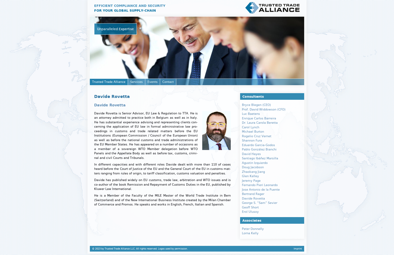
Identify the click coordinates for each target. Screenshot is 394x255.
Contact (168, 82)
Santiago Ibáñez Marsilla (260, 158)
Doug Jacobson (253, 167)
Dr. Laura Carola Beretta (260, 122)
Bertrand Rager (253, 194)
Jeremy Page (251, 180)
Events (153, 82)
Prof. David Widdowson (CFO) (263, 109)
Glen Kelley (250, 176)
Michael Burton (253, 131)
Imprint (298, 248)
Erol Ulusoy (250, 211)
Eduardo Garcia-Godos (258, 145)
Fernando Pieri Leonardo (260, 185)
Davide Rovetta (253, 198)
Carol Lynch (250, 127)
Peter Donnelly (253, 229)
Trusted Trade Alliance (108, 82)
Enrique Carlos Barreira (259, 118)
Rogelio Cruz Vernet (256, 136)
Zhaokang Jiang (253, 172)
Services (136, 82)
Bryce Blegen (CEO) (256, 105)
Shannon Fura (252, 140)
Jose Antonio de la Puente (261, 189)
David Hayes (251, 154)
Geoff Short (250, 207)
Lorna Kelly (250, 233)
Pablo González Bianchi (259, 149)
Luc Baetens (251, 114)
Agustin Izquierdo (255, 163)
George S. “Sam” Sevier (259, 203)
